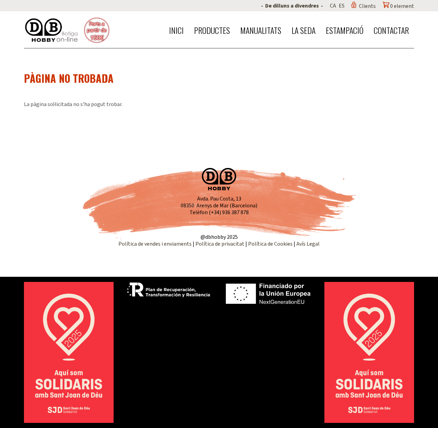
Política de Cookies (270, 244)
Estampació (344, 30)
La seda (303, 30)
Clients (367, 6)
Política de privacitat (219, 244)
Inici (176, 30)
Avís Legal (308, 244)
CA (333, 6)
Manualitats (260, 30)
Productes (212, 30)
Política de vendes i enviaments (155, 244)
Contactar (391, 30)
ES (342, 6)
